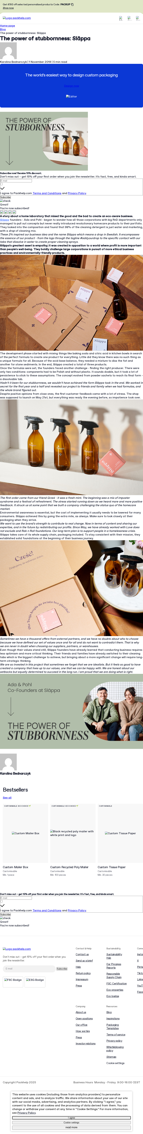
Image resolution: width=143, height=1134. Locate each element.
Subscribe (5, 197)
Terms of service (115, 1035)
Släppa (4, 220)
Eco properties (114, 990)
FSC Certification (116, 984)
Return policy (83, 973)
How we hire (83, 1031)
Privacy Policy (77, 193)
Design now (71, 86)
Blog (3, 29)
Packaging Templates (112, 1026)
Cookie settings (71, 1122)
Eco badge (112, 996)
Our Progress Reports (113, 966)
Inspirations (112, 1018)
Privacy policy (114, 1041)
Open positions (84, 1018)
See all (7, 798)
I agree (71, 1118)
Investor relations (86, 1044)
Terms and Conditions (47, 193)
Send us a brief (84, 961)
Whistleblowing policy (115, 1049)
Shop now (8, 8)
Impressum (82, 979)
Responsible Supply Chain (113, 975)
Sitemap (111, 1057)
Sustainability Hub (114, 956)
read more (71, 1127)
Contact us (82, 954)
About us (81, 1012)
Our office (81, 1025)
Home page (7, 26)
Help (78, 967)
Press (79, 986)
